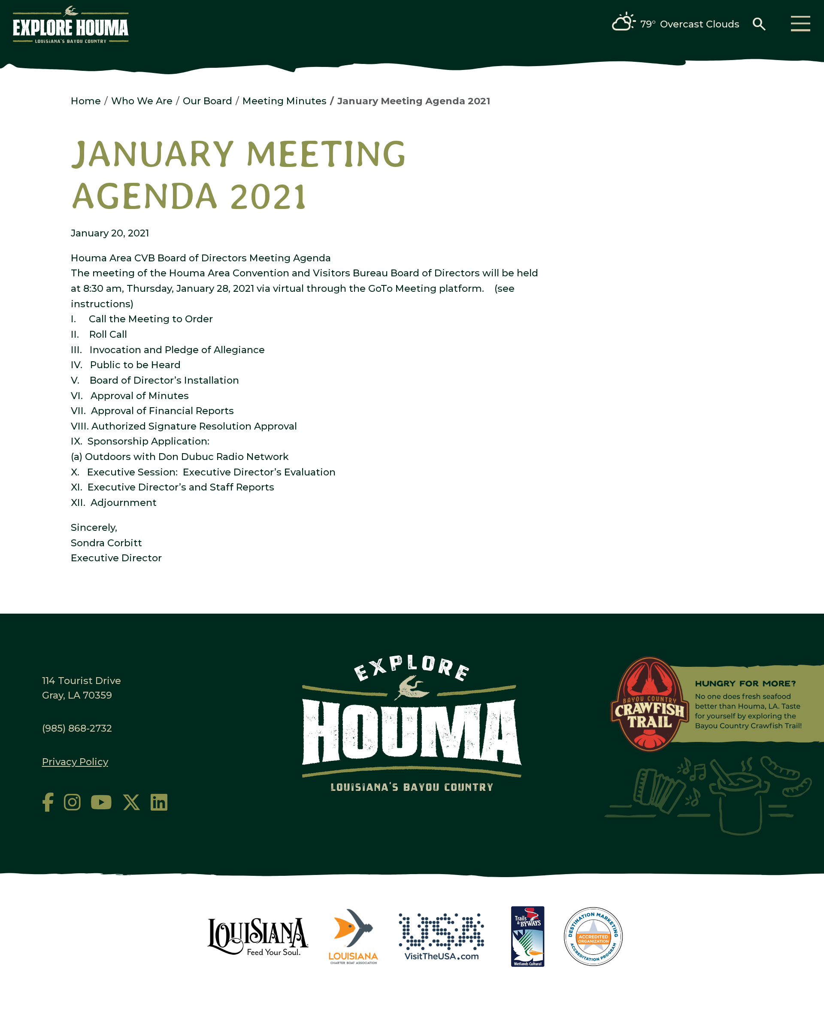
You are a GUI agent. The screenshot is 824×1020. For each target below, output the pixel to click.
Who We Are (142, 101)
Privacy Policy (75, 762)
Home (86, 101)
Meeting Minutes (284, 101)
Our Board (207, 101)
